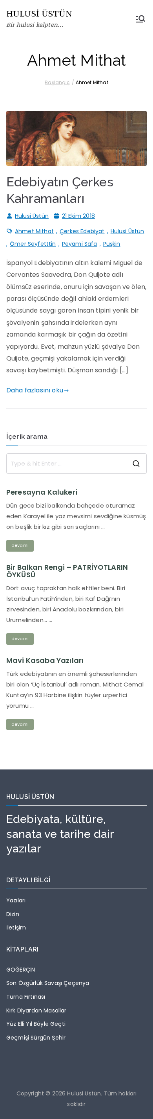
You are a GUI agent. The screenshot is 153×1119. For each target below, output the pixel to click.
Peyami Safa (79, 244)
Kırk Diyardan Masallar (36, 1010)
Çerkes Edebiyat (82, 231)
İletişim (16, 927)
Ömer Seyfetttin (33, 244)
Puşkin (111, 244)
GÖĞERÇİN (20, 970)
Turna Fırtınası (25, 997)
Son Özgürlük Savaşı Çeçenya (47, 983)
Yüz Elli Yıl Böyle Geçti (36, 1024)
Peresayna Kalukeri (41, 492)
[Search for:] (76, 463)
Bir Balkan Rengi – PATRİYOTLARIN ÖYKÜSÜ (67, 571)
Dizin (12, 914)
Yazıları (16, 900)
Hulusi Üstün (32, 216)
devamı (20, 545)
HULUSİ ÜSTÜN (39, 13)
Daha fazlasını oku (34, 390)
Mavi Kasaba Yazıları (45, 660)
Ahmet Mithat (34, 231)
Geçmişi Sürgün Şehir (36, 1038)
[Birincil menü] (140, 18)
